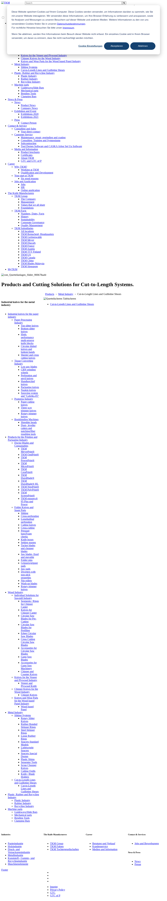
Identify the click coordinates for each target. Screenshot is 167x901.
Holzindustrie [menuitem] (15, 846)
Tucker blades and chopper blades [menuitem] (28, 548)
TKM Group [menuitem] (21, 196)
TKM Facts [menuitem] (20, 210)
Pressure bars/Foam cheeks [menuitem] (26, 533)
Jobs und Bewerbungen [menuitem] (147, 843)
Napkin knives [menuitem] (28, 390)
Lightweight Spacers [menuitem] (27, 749)
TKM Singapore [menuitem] (29, 266)
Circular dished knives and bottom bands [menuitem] (29, 349)
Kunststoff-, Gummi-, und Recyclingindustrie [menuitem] (21, 859)
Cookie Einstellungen (90, 46)
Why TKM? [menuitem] (20, 166)
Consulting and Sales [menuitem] (25, 128)
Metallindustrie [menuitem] (15, 855)
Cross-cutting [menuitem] (28, 527)
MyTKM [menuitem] (12, 269)
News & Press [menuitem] (15, 99)
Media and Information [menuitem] (26, 149)
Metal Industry (65, 294)
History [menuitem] (25, 216)
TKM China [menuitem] (27, 260)
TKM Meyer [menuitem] (27, 240)
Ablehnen (143, 46)
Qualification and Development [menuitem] (37, 172)
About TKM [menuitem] (27, 158)
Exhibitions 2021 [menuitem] (29, 117)
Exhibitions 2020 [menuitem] (29, 114)
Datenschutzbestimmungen (71, 23)
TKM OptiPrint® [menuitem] (30, 454)
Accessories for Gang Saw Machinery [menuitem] (29, 665)
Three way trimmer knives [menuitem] (28, 409)
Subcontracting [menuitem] (28, 143)
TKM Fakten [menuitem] (57, 846)
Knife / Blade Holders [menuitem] (28, 775)
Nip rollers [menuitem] (26, 580)
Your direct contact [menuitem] (30, 131)
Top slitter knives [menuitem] (29, 325)
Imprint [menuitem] (54, 886)
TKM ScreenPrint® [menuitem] (28, 494)
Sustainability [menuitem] (28, 219)
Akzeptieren (117, 46)
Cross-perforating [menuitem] (30, 516)
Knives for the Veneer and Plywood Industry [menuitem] (44, 55)
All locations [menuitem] (27, 231)
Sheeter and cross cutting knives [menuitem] (30, 356)
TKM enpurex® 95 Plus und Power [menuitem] (29, 501)
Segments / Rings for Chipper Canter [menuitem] (30, 604)
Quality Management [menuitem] (32, 225)
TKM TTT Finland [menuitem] (31, 251)
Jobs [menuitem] (23, 184)
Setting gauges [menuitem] (28, 542)
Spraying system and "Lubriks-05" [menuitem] (30, 394)
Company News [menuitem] (29, 108)
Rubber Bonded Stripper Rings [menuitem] (29, 725)
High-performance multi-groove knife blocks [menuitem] (27, 339)
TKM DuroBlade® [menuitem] (27, 476)
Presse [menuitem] (138, 864)
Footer (4, 869)
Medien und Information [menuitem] (104, 849)
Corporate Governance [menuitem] (32, 222)
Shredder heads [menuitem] (29, 422)
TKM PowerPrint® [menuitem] (27, 459)
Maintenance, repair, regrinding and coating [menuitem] (43, 137)
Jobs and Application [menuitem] (25, 181)
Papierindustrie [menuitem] (15, 843)
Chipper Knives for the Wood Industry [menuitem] (41, 58)
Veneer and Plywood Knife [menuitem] (29, 684)
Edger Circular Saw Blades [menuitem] (28, 635)
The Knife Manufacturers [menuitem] (21, 193)
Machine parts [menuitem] (21, 84)
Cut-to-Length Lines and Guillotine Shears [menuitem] (43, 70)
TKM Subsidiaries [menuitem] (23, 228)
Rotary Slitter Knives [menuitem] (28, 720)
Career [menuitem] (11, 163)
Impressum (68, 27)
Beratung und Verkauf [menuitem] (103, 843)
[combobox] (73, 3)
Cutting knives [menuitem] (28, 525)
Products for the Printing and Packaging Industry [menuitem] (22, 438)
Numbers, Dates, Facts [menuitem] (32, 213)
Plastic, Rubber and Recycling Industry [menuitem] (34, 73)
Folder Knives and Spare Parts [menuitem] (23, 509)
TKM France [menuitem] (27, 245)
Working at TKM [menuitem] (30, 169)
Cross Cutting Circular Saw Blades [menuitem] (28, 642)
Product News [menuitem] (28, 105)
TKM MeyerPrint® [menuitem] (27, 450)
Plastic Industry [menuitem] (29, 76)
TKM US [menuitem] (26, 254)
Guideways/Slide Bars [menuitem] (32, 87)
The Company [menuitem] (28, 199)
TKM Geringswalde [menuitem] (31, 237)
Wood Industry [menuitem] (15, 592)
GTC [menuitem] (52, 892)
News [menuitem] (17, 102)
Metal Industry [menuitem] (21, 64)
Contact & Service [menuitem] (17, 125)
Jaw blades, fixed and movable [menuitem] (30, 556)
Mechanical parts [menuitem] (29, 90)
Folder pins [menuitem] (26, 560)
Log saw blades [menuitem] (29, 366)
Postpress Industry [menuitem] (23, 399)
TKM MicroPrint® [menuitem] (27, 465)
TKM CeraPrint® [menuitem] (27, 471)
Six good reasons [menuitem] (29, 178)
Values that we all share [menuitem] (33, 204)
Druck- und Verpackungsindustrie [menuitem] (19, 851)
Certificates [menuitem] (26, 155)
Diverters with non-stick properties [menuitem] (28, 574)
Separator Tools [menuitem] (29, 762)
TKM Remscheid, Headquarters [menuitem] (37, 234)
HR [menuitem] (23, 187)
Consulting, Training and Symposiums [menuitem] (40, 140)
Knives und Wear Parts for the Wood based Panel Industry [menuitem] (51, 61)
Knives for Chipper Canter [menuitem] (29, 611)
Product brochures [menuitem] (30, 152)
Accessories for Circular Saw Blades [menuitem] (29, 651)
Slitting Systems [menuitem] (29, 67)
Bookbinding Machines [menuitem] (26, 419)
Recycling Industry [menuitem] (30, 81)
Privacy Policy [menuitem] (57, 889)
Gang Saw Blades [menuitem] (26, 658)
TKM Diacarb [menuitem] (28, 243)
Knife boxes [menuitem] (27, 539)
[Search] (124, 3)
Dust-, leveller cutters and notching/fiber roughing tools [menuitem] (28, 429)
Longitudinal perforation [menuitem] (27, 520)
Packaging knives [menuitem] (30, 387)
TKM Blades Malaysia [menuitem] (32, 263)
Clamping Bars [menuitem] (28, 96)
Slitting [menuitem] (24, 513)
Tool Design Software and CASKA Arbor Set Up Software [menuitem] (51, 146)
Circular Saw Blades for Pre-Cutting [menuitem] (28, 618)
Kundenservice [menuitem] (100, 846)
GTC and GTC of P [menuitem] (31, 161)
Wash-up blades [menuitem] (29, 583)
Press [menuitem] (17, 120)
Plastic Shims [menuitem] (28, 759)
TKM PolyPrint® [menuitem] (30, 489)
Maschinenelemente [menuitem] (18, 864)
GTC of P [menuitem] (55, 895)
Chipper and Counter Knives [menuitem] (29, 673)
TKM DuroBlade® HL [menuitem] (29, 482)
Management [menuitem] (27, 202)
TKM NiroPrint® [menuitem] (30, 486)
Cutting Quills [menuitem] (28, 771)
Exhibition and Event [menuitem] (25, 111)
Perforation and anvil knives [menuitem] (29, 377)
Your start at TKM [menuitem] (23, 175)
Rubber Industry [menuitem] (29, 78)
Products (49, 294)
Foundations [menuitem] (27, 207)
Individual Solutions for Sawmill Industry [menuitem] (26, 597)
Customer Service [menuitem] (23, 134)
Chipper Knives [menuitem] (29, 694)
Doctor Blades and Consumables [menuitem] (24, 444)
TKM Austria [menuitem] (28, 248)
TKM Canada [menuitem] (28, 257)
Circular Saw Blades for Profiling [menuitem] (27, 627)
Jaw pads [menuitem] (25, 568)
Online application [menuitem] (30, 190)
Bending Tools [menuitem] (28, 93)
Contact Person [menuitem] (29, 122)
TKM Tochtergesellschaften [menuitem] (64, 849)
